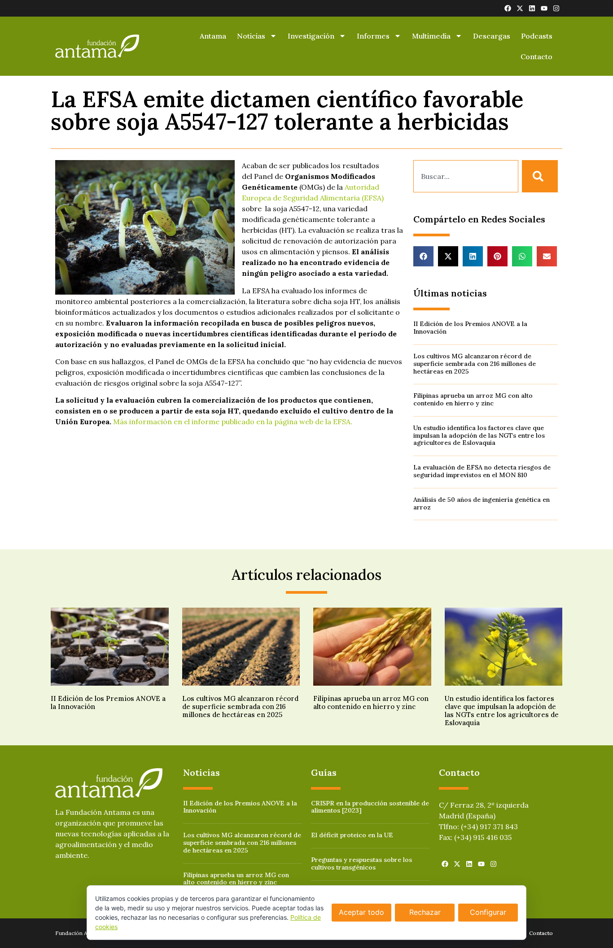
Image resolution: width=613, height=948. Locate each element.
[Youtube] (544, 8)
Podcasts (536, 35)
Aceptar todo (361, 912)
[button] (423, 256)
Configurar (488, 912)
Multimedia (431, 35)
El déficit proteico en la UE (352, 835)
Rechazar (425, 912)
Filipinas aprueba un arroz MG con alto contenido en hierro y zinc (473, 399)
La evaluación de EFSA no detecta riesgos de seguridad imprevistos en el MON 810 (482, 471)
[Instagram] (556, 8)
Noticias (251, 35)
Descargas (491, 35)
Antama (213, 35)
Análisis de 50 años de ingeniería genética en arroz (481, 503)
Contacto (536, 56)
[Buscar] (540, 176)
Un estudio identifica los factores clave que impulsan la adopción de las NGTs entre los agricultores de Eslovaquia (479, 435)
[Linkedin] (532, 8)
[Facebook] (508, 8)
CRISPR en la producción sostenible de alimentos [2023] (370, 807)
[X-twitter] (520, 8)
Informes (373, 35)
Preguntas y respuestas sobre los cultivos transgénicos (361, 863)
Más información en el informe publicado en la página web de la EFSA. (232, 421)
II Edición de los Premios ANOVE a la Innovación (470, 327)
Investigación (311, 35)
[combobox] (465, 176)
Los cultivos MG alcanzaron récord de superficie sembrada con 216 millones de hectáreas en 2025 (474, 363)
